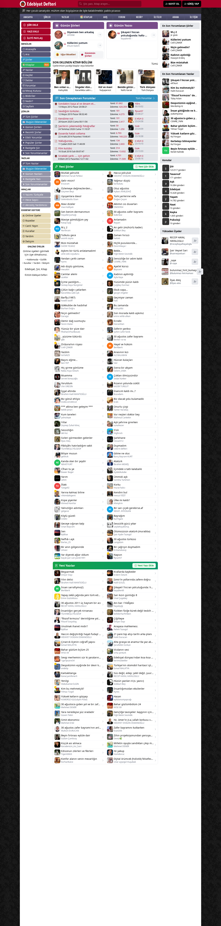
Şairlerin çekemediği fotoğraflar (76, 126)
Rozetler (30, 220)
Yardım (29, 236)
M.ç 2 (174, 32)
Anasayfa (30, 49)
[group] (63, 81)
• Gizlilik (42, 259)
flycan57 (139, 111)
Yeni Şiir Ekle (146, 166)
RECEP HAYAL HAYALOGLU (177, 239)
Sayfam (29, 106)
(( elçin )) (139, 118)
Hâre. (137, 103)
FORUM (121, 17)
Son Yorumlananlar (36, 153)
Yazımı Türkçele (34, 194)
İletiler (29, 80)
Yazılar (29, 70)
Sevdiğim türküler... (69, 111)
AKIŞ (105, 17)
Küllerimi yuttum (181, 39)
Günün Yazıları (33, 173)
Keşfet (29, 75)
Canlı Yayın (31, 225)
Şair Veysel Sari (179, 250)
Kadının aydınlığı (180, 54)
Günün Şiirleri (33, 127)
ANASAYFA (28, 17)
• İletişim (45, 263)
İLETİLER (157, 17)
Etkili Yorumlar (33, 137)
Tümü (154, 63)
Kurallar (30, 231)
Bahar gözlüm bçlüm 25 (185, 125)
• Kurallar (26, 263)
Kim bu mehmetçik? (183, 87)
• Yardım (36, 263)
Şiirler (28, 59)
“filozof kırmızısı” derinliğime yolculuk (193, 95)
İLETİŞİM (194, 17)
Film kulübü (65, 148)
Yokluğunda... (66, 141)
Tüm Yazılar (32, 163)
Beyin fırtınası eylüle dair (185, 148)
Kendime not (65, 118)
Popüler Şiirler (33, 142)
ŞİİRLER (47, 17)
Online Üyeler (33, 215)
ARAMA (175, 17)
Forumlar (30, 85)
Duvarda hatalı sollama (71, 133)
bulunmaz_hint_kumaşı (183, 270)
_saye (173, 260)
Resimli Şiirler (33, 132)
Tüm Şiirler (31, 116)
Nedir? (29, 101)
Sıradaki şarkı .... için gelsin (74, 155)
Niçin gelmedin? (180, 47)
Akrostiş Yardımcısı (36, 205)
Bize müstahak (179, 62)
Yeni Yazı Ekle (146, 565)
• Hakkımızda (32, 259)
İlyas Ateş (175, 280)
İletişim (29, 241)
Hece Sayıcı (31, 199)
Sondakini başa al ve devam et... (76, 103)
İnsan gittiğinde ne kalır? (185, 110)
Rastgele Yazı (33, 179)
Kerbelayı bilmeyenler (183, 141)
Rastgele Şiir (32, 147)
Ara (27, 54)
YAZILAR (65, 17)
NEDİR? (139, 17)
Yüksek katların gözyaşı (185, 133)
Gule (137, 126)
